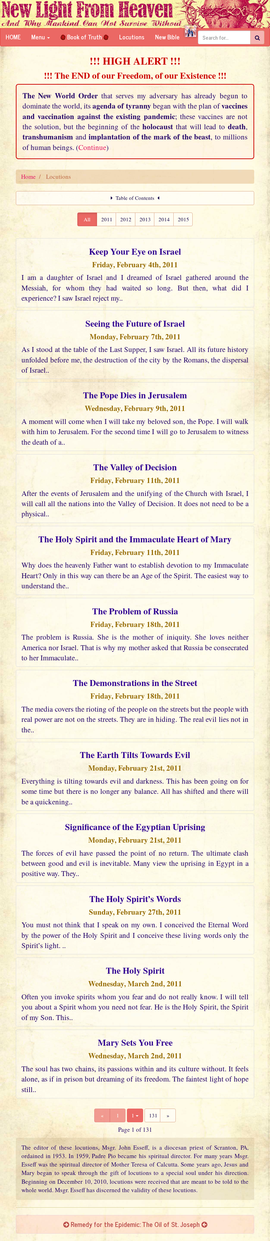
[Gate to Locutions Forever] (190, 31)
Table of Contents (135, 197)
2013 (145, 219)
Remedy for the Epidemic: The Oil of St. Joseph (135, 1224)
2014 (164, 219)
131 (153, 1115)
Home (13, 37)
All (87, 219)
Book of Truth (84, 37)
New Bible (167, 37)
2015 (183, 219)
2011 (106, 219)
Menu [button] (38, 37)
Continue (92, 147)
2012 (125, 219)
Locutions (131, 37)
